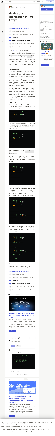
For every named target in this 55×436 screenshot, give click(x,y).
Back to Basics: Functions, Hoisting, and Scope (46, 28)
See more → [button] (12, 415)
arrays (10, 22)
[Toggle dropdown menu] (35, 294)
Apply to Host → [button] (44, 64)
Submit (13, 345)
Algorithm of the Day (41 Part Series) (19, 28)
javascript (15, 22)
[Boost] (2, 44)
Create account (50, 1)
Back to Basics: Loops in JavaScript (45, 35)
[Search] (5, 2)
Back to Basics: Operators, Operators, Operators (46, 21)
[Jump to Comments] (2, 36)
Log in (43, 1)
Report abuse (26, 374)
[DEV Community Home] (2, 1)
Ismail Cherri (14, 350)
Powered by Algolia (35, 1)
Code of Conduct (19, 374)
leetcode (20, 22)
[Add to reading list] (2, 40)
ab (11, 6)
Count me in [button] (4, 433)
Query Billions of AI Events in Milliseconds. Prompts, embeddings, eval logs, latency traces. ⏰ (21, 399)
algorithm (15, 50)
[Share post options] (3, 48)
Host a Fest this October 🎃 (45, 52)
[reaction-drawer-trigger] (2, 31)
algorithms (25, 22)
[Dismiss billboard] (53, 420)
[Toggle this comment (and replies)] (10, 352)
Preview (18, 345)
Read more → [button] (12, 330)
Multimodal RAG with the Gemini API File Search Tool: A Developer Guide (22, 315)
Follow (47, 9)
